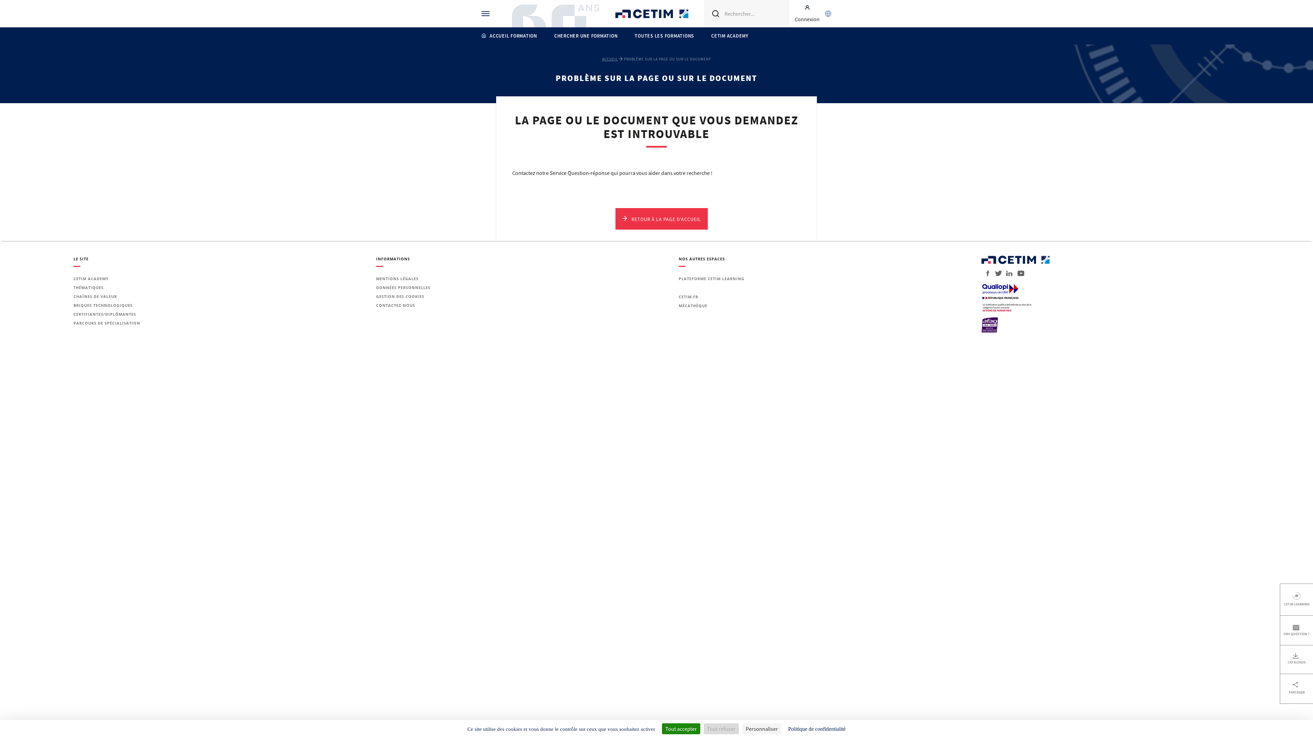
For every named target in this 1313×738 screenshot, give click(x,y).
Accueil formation (513, 36)
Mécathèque (693, 305)
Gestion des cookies (400, 296)
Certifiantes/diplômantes (105, 314)
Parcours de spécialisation (107, 323)
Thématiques (89, 287)
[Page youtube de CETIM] (1019, 273)
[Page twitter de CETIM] (996, 273)
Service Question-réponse (580, 172)
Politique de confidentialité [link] (817, 729)
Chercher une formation (586, 36)
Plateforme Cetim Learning (711, 278)
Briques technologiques (103, 305)
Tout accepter (681, 728)
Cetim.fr (688, 296)
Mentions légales (397, 278)
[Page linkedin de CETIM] (1007, 273)
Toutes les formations (664, 36)
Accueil (610, 59)
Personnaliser (762, 728)
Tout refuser (721, 728)
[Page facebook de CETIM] (986, 273)
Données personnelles (403, 287)
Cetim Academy (729, 36)
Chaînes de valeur (95, 296)
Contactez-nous (395, 305)
